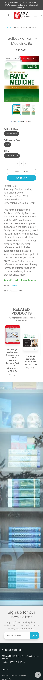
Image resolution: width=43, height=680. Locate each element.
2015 (7, 144)
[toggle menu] (3, 15)
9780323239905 (11, 155)
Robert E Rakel (11, 133)
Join (34, 635)
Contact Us (6, 679)
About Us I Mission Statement (14, 675)
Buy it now (22, 178)
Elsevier (15, 285)
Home (9, 27)
